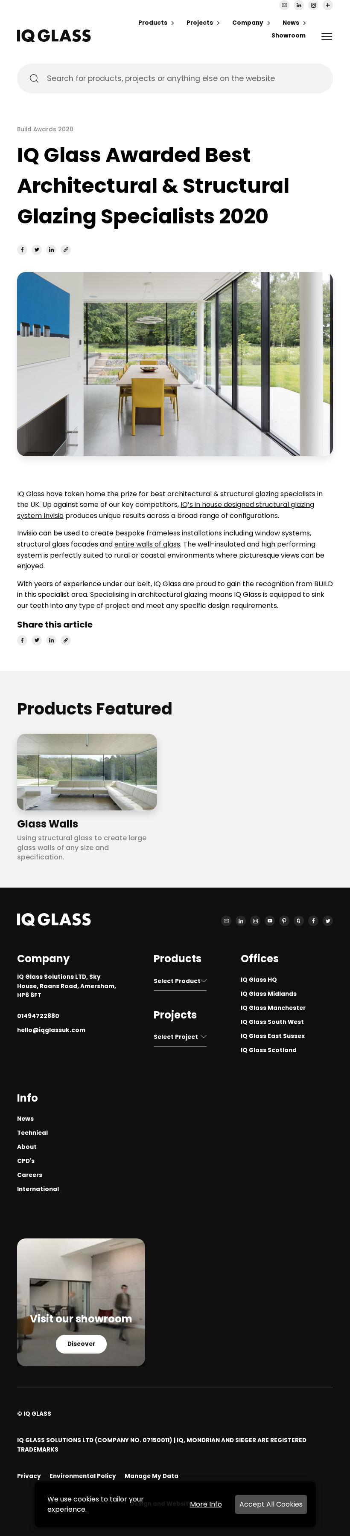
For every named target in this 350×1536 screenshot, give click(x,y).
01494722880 (38, 1016)
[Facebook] (313, 921)
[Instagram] (313, 5)
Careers (29, 1175)
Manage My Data (151, 1476)
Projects (200, 23)
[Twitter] (328, 921)
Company (247, 23)
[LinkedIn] (299, 5)
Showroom (288, 36)
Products (152, 23)
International (38, 1189)
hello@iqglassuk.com (51, 1030)
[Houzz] (299, 921)
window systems (282, 533)
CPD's (26, 1161)
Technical (32, 1133)
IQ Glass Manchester (273, 1008)
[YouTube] (270, 921)
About (27, 1147)
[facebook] (22, 250)
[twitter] (37, 250)
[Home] (54, 40)
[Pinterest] (284, 921)
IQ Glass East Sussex (273, 1036)
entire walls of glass (147, 544)
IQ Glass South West (272, 1022)
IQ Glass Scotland (269, 1050)
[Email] (284, 5)
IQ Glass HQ (259, 980)
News (291, 23)
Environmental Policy (83, 1476)
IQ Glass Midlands (269, 994)
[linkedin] (51, 250)
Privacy (29, 1476)
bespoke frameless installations (168, 533)
